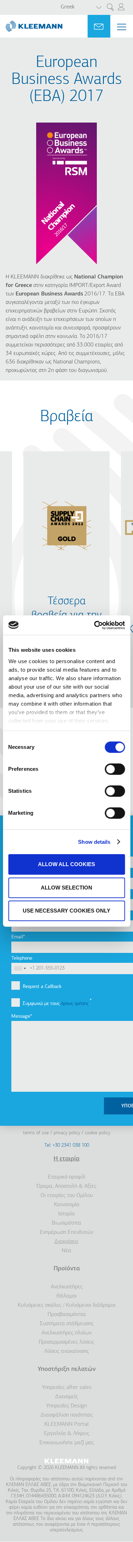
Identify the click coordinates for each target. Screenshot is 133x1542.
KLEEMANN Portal (66, 1424)
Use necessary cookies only (66, 911)
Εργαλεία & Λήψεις (66, 1433)
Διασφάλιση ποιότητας (66, 1415)
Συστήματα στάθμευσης (67, 1324)
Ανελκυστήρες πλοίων (66, 1333)
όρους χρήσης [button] (75, 1003)
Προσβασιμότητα (67, 1314)
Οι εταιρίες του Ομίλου (66, 1195)
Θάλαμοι (66, 1296)
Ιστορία (66, 1214)
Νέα (66, 1251)
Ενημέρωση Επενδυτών (66, 1232)
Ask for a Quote (99, 26)
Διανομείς (66, 1397)
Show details (94, 842)
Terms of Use (36, 1133)
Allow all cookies (66, 864)
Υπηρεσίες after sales (67, 1387)
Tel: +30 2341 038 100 (66, 1145)
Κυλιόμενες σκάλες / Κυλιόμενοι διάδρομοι (67, 1305)
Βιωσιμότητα (66, 1223)
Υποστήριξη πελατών (67, 1369)
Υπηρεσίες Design (66, 1406)
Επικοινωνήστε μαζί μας (66, 1443)
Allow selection (66, 888)
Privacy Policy (67, 1133)
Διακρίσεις (66, 1241)
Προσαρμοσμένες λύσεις (66, 1342)
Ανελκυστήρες (67, 1287)
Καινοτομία (66, 1205)
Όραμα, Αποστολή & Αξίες (66, 1186)
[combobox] (20, 968)
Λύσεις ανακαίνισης (66, 1351)
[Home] (31, 23)
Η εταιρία (66, 1159)
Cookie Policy (97, 1133)
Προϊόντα (67, 1269)
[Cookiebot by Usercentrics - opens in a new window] (95, 625)
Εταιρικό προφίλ (66, 1177)
